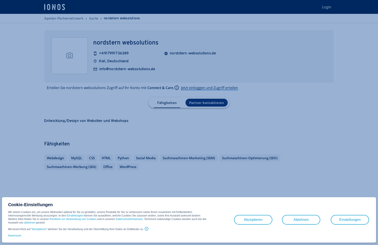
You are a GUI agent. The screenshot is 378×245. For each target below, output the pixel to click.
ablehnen (29, 222)
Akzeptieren (39, 229)
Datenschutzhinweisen (129, 219)
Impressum (14, 235)
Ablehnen (301, 220)
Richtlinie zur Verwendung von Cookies (73, 219)
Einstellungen (75, 215)
